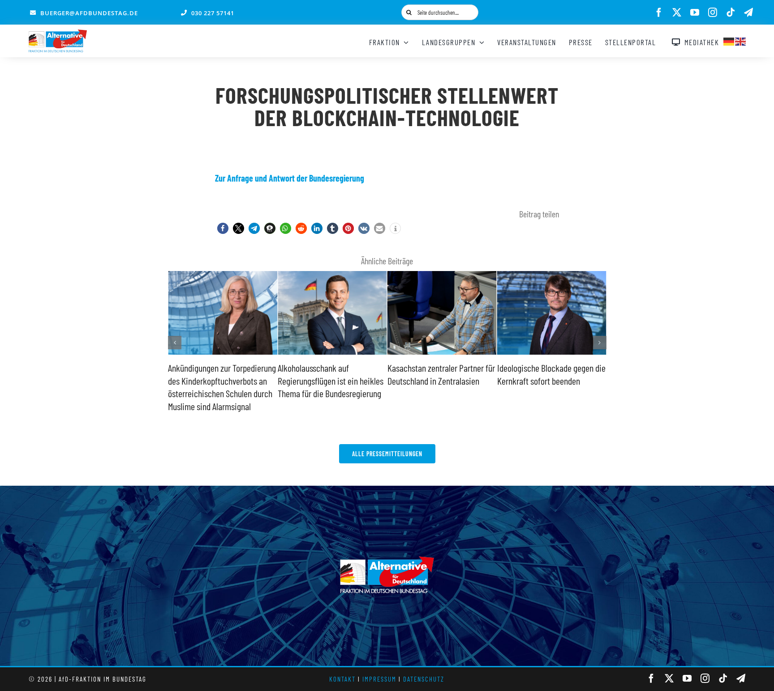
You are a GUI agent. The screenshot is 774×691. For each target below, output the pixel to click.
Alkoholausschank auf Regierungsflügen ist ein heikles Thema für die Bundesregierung (330, 380)
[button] (222, 228)
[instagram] (712, 12)
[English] (741, 40)
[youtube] (694, 12)
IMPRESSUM (379, 679)
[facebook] (658, 12)
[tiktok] (730, 12)
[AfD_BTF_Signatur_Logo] (58, 34)
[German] (729, 40)
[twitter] (676, 12)
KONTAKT (342, 679)
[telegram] (748, 12)
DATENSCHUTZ (423, 679)
